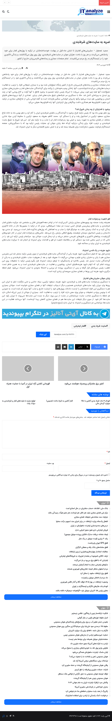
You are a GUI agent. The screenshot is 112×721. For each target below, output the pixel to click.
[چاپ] (58, 347)
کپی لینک (43, 334)
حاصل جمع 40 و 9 (103, 480)
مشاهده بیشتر (56, 597)
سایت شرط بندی (98, 326)
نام (108, 451)
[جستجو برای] (3, 13)
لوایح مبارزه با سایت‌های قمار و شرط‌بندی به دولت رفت (18, 402)
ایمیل (107, 463)
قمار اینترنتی (79, 326)
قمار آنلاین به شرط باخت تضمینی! (59, 400)
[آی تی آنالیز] (90, 12)
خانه (106, 35)
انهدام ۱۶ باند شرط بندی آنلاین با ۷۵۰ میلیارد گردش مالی (95, 402)
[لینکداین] (71, 347)
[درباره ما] (3, 716)
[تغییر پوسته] (8, 13)
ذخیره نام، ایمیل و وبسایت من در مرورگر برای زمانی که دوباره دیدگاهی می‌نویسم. (78, 475)
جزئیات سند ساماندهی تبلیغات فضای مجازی (81, 2)
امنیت (101, 35)
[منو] (108, 13)
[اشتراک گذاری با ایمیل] (64, 347)
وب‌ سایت (50, 463)
